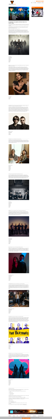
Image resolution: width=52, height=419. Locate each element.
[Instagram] (39, 1)
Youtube (9, 133)
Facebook (10, 58)
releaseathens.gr (25, 404)
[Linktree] (36, 1)
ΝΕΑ (33, 2)
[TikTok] (37, 1)
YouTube (9, 169)
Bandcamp (10, 166)
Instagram (10, 59)
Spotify (9, 170)
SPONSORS (35, 2)
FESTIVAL (31, 2)
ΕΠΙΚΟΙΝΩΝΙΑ (39, 2)
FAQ (37, 2)
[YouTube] (40, 1)
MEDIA (40, 2)
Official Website (10, 57)
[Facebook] (38, 1)
